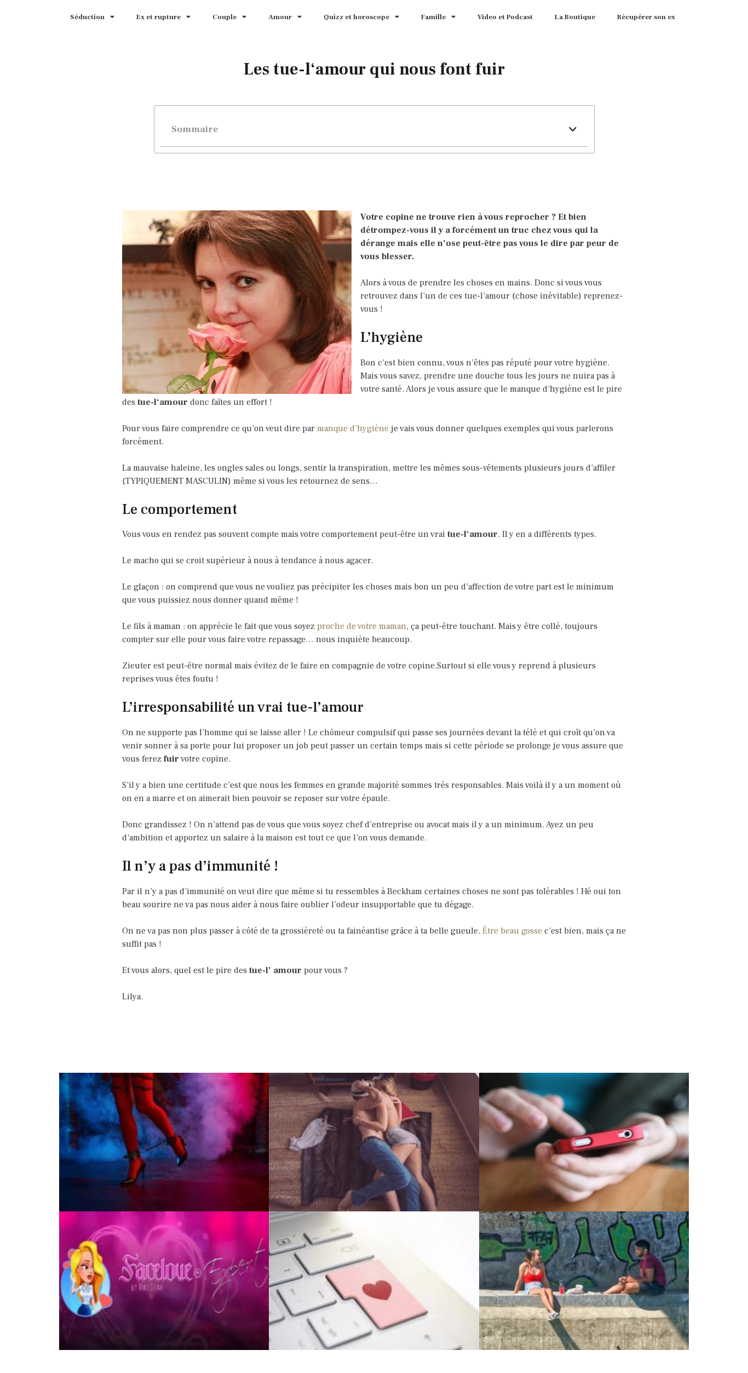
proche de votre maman (361, 626)
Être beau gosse (512, 930)
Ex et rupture (158, 17)
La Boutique (575, 17)
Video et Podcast (505, 17)
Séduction (87, 17)
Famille (433, 17)
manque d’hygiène (353, 428)
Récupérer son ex (646, 17)
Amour (280, 17)
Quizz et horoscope (356, 17)
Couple (224, 17)
